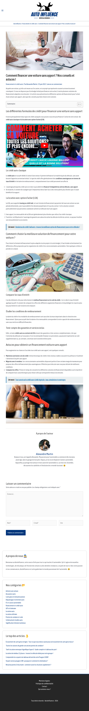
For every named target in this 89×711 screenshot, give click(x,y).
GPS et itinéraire (11, 608)
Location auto (10, 611)
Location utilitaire (11, 614)
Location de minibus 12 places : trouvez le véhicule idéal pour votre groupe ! (29, 653)
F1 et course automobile (13, 603)
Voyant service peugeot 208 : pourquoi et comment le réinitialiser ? (27, 661)
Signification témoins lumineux (16, 623)
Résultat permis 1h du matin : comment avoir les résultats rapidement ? (28, 665)
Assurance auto (11, 594)
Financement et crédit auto (29, 24)
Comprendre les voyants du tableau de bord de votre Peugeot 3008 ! (27, 657)
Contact (44, 686)
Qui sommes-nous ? (44, 689)
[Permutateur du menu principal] (2, 10)
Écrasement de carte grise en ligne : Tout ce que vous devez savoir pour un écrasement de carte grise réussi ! (40, 642)
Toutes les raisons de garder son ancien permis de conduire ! (25, 646)
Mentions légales (44, 681)
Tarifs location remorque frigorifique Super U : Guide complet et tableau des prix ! (31, 649)
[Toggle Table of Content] (78, 104)
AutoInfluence (17, 24)
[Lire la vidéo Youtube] (44, 145)
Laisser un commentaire (54, 84)
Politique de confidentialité (44, 684)
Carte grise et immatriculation (15, 597)
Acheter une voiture (12, 591)
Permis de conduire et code (14, 617)
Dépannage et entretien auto (15, 600)
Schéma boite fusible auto (14, 620)
